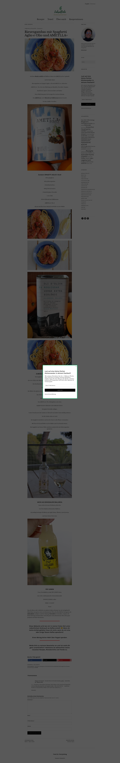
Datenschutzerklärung (50, 394)
